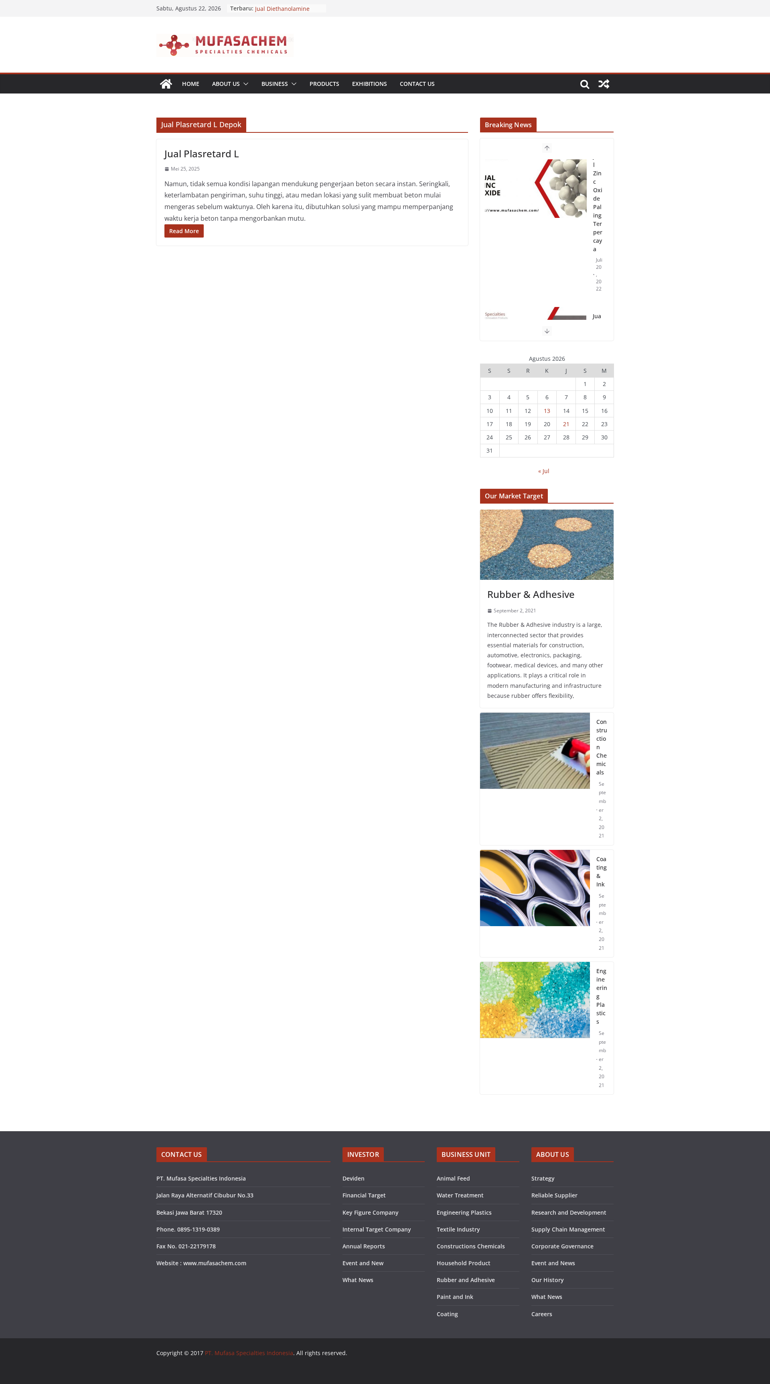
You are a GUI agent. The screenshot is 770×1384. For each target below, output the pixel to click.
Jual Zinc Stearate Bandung (597, 210)
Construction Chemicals (601, 747)
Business (274, 83)
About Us (226, 83)
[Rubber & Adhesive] (547, 545)
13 (547, 411)
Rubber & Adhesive (531, 594)
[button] (244, 83)
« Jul (543, 471)
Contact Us (417, 83)
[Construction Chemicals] (535, 779)
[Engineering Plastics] (535, 1028)
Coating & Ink (601, 871)
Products (324, 83)
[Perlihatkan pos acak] (604, 83)
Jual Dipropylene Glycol (286, 8)
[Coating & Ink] (535, 903)
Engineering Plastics (601, 996)
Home (190, 83)
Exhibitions (369, 83)
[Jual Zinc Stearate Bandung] (535, 194)
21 (566, 424)
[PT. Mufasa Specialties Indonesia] (166, 83)
